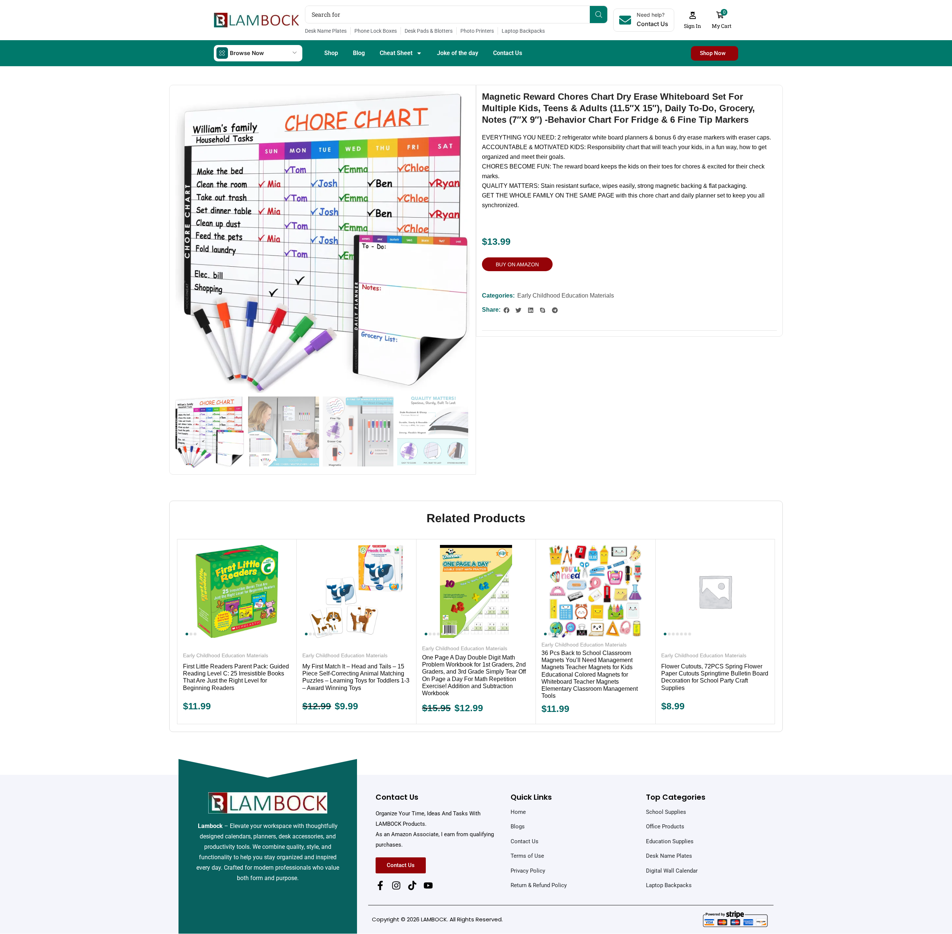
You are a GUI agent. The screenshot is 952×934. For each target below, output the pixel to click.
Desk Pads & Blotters (429, 31)
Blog (359, 53)
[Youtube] (428, 885)
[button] (692, 20)
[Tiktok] (412, 885)
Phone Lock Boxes (375, 31)
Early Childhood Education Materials (565, 295)
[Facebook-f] (380, 885)
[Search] (598, 14)
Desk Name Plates (326, 31)
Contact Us (507, 53)
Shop (331, 53)
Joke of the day (457, 53)
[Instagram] (396, 885)
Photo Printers (477, 31)
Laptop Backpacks (523, 31)
